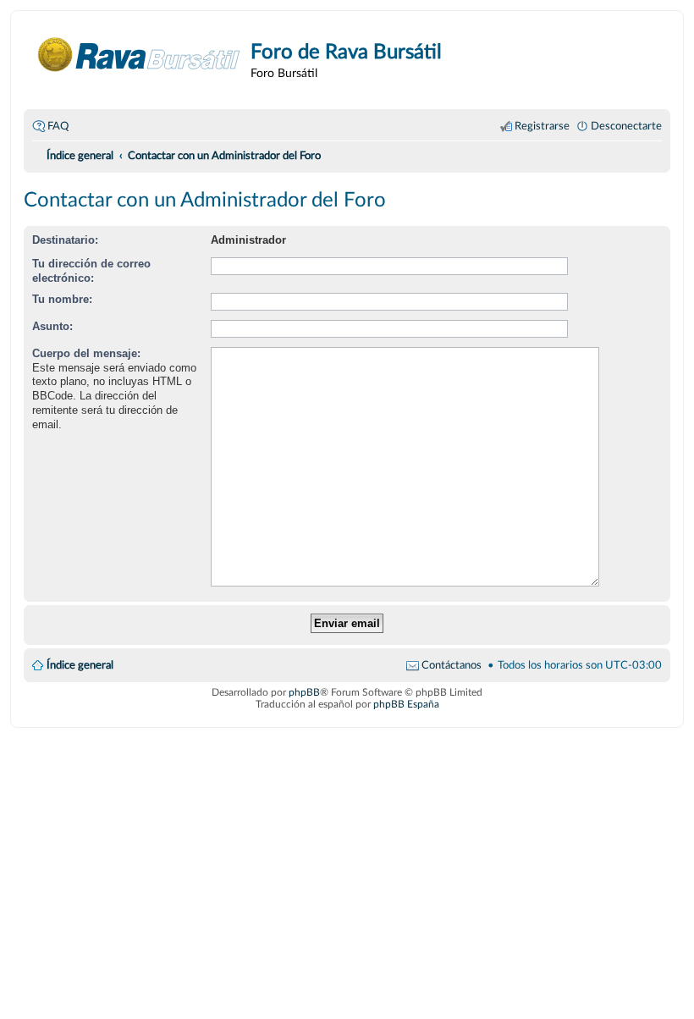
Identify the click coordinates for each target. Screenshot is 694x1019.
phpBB (304, 692)
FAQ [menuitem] (58, 126)
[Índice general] (139, 54)
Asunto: (52, 326)
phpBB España (406, 704)
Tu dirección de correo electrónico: (91, 270)
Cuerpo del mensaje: (86, 353)
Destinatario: (65, 240)
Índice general (80, 665)
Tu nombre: (62, 299)
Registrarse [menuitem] (542, 126)
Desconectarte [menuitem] (626, 126)
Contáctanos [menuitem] (451, 665)
